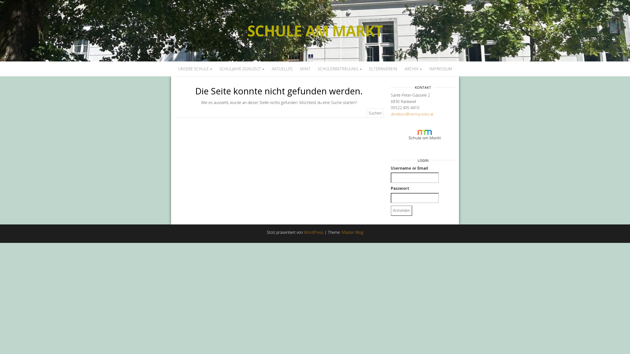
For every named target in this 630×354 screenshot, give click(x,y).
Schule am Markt (314, 31)
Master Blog (352, 232)
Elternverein (383, 69)
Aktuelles (282, 69)
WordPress (314, 232)
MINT (305, 69)
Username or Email (409, 168)
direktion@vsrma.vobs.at (412, 114)
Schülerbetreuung (338, 69)
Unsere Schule (194, 69)
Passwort (400, 188)
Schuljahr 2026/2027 (241, 69)
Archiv (412, 69)
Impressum (440, 69)
